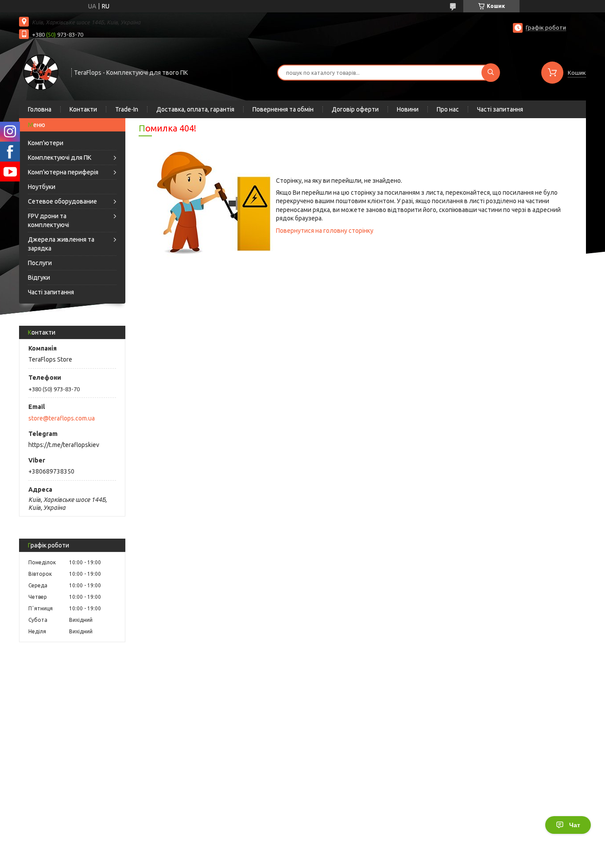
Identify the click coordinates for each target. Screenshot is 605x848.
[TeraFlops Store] (41, 72)
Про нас (448, 109)
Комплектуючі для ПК (59, 157)
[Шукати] (490, 72)
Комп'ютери (45, 142)
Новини (408, 109)
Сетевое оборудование (62, 201)
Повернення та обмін (283, 109)
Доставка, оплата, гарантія (195, 109)
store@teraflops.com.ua (61, 418)
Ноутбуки (41, 186)
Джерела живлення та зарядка (61, 244)
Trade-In (126, 109)
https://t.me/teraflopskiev (63, 444)
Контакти (83, 109)
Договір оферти (355, 109)
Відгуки (39, 277)
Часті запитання (500, 109)
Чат (574, 825)
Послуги (40, 262)
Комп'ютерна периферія (63, 172)
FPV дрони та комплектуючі (48, 220)
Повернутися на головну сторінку (324, 230)
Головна (39, 109)
